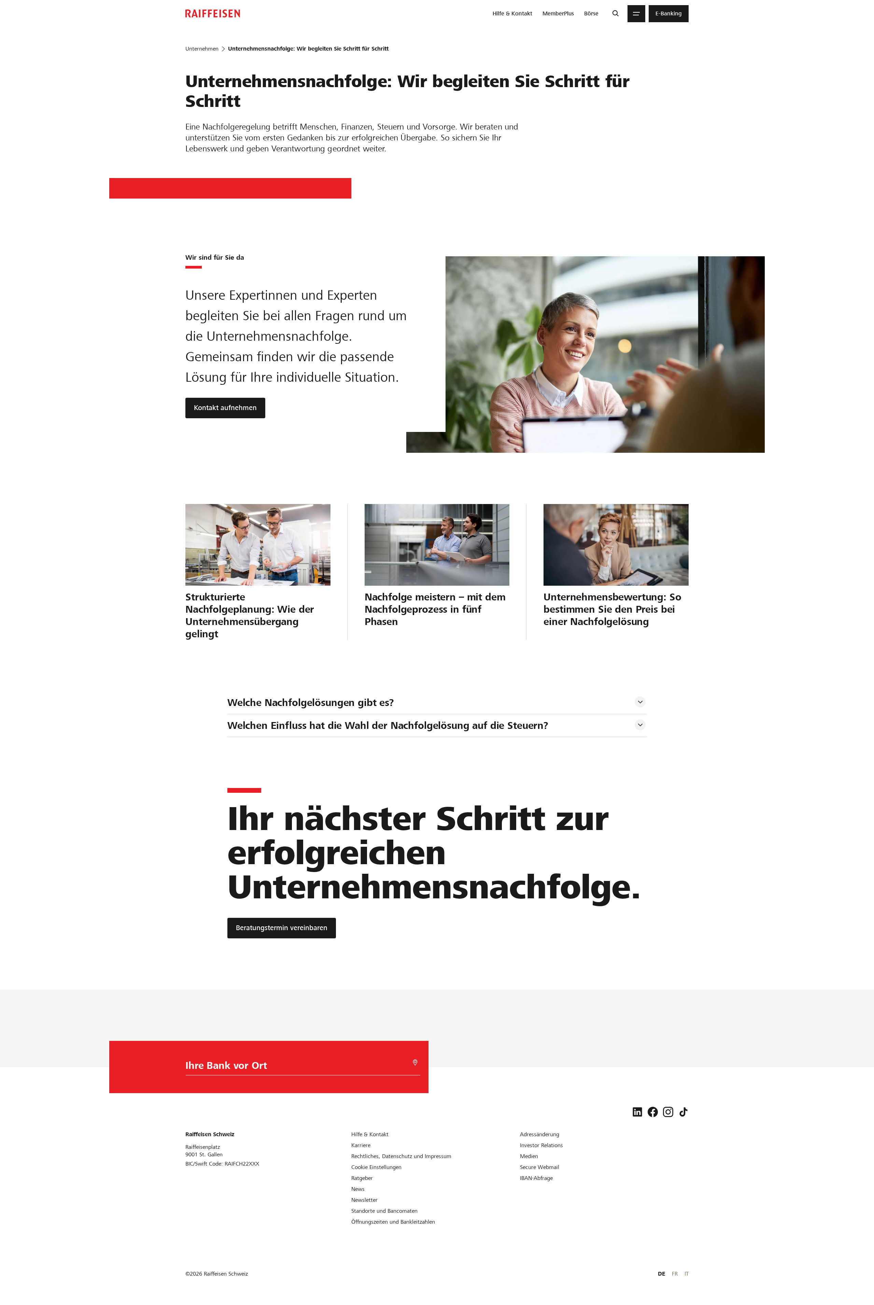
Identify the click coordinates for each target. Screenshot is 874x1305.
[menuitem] (512, 13)
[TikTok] (683, 1112)
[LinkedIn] (637, 1112)
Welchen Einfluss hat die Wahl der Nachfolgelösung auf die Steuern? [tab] (387, 725)
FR (675, 1273)
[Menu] (636, 13)
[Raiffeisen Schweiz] (213, 13)
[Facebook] (653, 1112)
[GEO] (415, 1062)
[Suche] (615, 13)
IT (687, 1273)
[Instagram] (668, 1112)
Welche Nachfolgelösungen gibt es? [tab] (310, 702)
